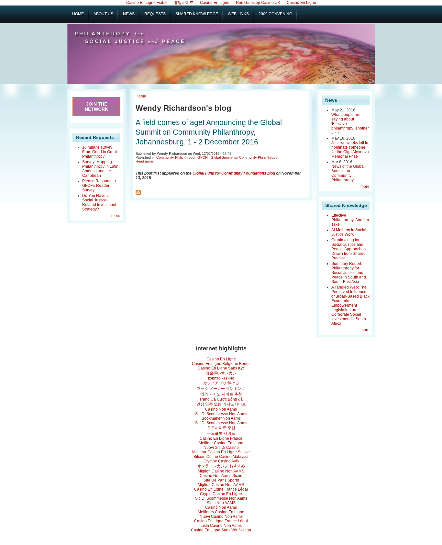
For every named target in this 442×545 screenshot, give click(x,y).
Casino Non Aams (221, 409)
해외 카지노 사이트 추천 (221, 394)
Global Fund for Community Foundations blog (234, 173)
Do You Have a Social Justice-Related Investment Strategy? (99, 202)
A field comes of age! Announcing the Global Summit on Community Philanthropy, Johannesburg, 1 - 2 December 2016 (209, 132)
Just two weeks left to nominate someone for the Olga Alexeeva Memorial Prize (350, 150)
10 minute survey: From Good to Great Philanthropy (99, 152)
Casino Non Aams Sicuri (221, 475)
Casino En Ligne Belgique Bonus (221, 363)
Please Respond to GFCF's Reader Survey (99, 185)
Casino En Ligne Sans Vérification (221, 530)
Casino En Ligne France (221, 438)
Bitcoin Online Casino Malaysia (221, 456)
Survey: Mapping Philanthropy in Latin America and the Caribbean (100, 169)
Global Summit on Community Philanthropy (244, 157)
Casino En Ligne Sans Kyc (221, 368)
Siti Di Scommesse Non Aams (221, 414)
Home (141, 96)
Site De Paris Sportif (221, 480)
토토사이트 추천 (221, 428)
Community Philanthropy (175, 157)
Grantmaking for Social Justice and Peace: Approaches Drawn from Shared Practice (348, 249)
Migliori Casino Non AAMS (221, 471)
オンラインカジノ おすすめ (221, 466)
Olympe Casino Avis (221, 461)
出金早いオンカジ (221, 373)
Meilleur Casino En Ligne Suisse (221, 452)
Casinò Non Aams (221, 507)
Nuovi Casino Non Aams (221, 516)
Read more (144, 161)
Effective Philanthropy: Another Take (350, 220)
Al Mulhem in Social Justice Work (348, 232)
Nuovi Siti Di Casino (221, 447)
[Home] (125, 40)
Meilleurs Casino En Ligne (221, 512)
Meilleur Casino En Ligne (221, 443)
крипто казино (221, 378)
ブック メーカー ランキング (221, 388)
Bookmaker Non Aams (221, 418)
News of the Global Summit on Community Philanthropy (348, 173)
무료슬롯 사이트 (221, 433)
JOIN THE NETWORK (96, 106)
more (115, 215)
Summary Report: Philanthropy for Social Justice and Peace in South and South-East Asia (348, 272)
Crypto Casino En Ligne (221, 494)
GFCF (202, 157)
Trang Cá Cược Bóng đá (221, 399)
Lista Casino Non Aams (221, 525)
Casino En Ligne (221, 359)
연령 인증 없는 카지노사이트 (221, 404)
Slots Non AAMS (221, 503)
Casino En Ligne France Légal (221, 489)
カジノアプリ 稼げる (221, 383)
